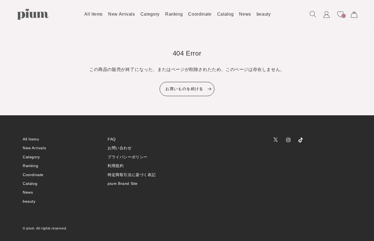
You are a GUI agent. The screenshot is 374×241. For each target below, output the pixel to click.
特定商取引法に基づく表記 (132, 175)
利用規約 (115, 165)
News (28, 192)
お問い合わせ (120, 148)
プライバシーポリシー (128, 157)
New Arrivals (34, 148)
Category (31, 157)
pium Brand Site (123, 183)
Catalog (30, 183)
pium (30, 228)
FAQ (112, 139)
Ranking (30, 165)
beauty (29, 201)
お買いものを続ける (184, 89)
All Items (31, 139)
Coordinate (33, 175)
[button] (313, 14)
